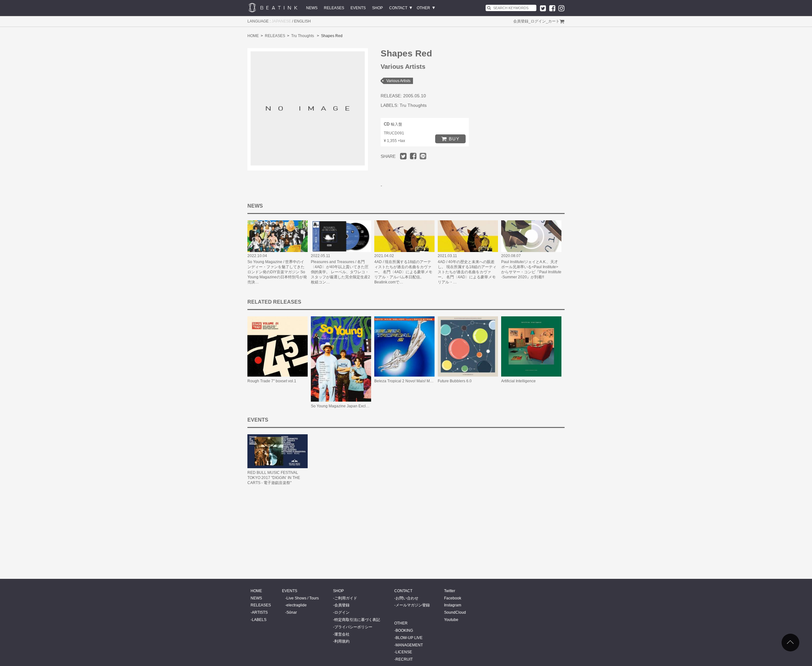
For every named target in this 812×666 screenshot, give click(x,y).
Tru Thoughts (302, 36)
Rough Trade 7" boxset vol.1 (271, 381)
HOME (253, 36)
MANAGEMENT (409, 645)
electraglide (296, 605)
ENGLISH (302, 21)
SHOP (377, 8)
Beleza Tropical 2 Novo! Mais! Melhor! (407, 381)
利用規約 (342, 641)
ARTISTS (260, 612)
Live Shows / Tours (302, 598)
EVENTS (358, 8)
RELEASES (334, 8)
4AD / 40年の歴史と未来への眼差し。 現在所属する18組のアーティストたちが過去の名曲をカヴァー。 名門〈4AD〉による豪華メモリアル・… (467, 272)
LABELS (259, 620)
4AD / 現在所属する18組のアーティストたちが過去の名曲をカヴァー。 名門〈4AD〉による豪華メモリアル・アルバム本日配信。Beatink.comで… (403, 272)
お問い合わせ (407, 598)
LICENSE (404, 652)
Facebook (452, 598)
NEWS (312, 8)
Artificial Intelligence (518, 381)
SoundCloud (455, 612)
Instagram (452, 605)
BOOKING (404, 630)
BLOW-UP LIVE (409, 638)
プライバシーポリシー (353, 627)
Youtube (451, 620)
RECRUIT (404, 659)
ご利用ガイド (345, 598)
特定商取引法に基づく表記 (357, 620)
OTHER (423, 8)
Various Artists (398, 81)
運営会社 (342, 634)
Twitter (449, 591)
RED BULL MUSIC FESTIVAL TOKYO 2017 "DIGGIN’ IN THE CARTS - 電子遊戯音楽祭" (273, 477)
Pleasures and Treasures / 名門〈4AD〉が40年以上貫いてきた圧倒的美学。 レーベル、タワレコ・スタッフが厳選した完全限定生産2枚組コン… (340, 272)
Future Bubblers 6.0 (455, 381)
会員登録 (520, 21)
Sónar (291, 612)
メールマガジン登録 (413, 605)
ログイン (538, 21)
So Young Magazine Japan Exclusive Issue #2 (350, 406)
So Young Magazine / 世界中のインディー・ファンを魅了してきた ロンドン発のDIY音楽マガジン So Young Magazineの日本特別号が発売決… (277, 272)
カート (554, 21)
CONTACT (398, 8)
